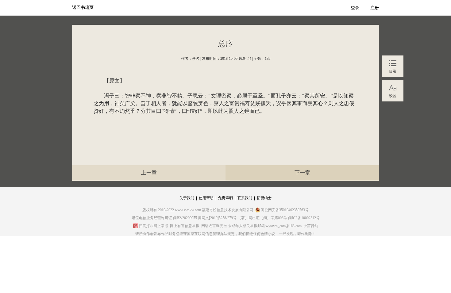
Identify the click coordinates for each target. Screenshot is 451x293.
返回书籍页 (83, 7)
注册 (374, 8)
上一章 (149, 173)
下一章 (302, 173)
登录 (355, 8)
